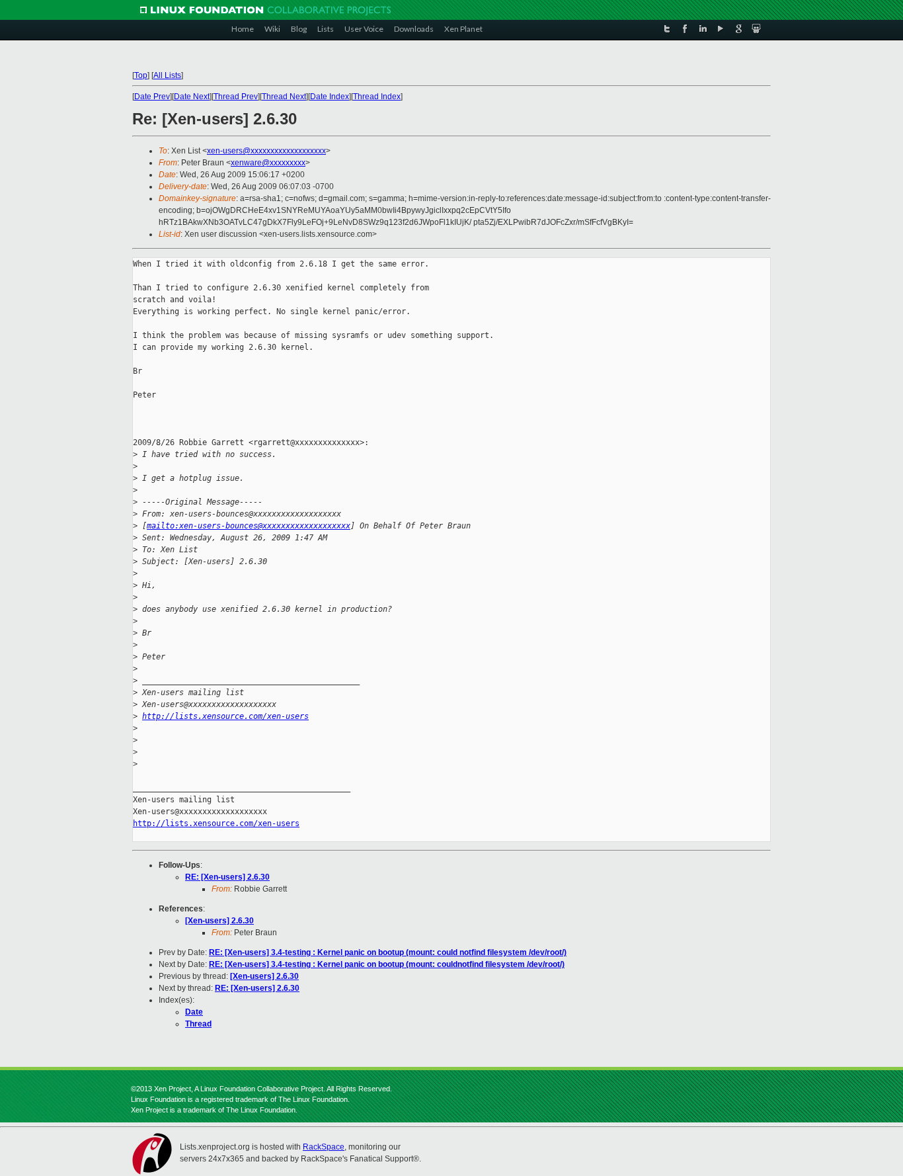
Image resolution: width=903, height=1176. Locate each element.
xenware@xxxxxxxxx (268, 162)
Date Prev (152, 96)
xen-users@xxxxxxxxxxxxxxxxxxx (266, 150)
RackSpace (323, 1147)
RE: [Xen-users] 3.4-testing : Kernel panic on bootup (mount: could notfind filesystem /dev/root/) (388, 952)
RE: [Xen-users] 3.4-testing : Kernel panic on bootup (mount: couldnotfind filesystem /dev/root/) (387, 964)
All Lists (167, 75)
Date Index (329, 96)
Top (140, 75)
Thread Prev (236, 96)
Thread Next (284, 96)
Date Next (192, 96)
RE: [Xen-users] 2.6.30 (227, 877)
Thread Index (377, 96)
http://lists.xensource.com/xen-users (225, 716)
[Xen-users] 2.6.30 (219, 920)
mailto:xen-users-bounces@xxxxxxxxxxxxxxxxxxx (248, 525)
